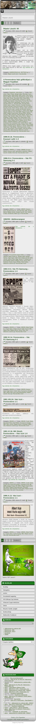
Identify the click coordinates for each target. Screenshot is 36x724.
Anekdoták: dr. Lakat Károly (19, 711)
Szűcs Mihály (16, 262)
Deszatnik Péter (18, 98)
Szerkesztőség (7, 612)
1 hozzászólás (22, 74)
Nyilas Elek (29, 114)
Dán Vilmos (10, 98)
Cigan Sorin (11, 258)
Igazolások (7, 633)
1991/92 (11, 421)
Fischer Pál (25, 101)
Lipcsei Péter (7, 110)
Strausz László (20, 212)
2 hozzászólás (19, 490)
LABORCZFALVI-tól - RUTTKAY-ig (18, 72)
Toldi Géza (6, 127)
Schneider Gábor (26, 424)
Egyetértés (22, 717)
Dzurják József (8, 99)
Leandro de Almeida (20, 109)
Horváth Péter (25, 103)
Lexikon (5, 593)
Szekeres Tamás (8, 262)
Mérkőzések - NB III (10, 631)
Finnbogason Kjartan (9, 101)
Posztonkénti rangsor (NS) (16, 255)
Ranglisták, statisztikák (15, 92)
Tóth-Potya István (21, 127)
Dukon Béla (26, 98)
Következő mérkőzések (17, 693)
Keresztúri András (18, 106)
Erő (17, 717)
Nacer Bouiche (13, 114)
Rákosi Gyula (7, 120)
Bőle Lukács (22, 95)
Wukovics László (23, 129)
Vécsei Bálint (18, 128)
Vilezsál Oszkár (27, 128)
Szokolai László (11, 125)
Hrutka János (7, 105)
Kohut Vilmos (15, 107)
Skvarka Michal (11, 124)
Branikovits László (24, 96)
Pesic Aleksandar (22, 117)
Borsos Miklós (7, 96)
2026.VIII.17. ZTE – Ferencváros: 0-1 (19, 689)
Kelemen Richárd (8, 106)
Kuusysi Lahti (11, 151)
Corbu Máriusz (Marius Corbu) (17, 687)
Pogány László (18, 118)
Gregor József (25, 258)
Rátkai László (15, 120)
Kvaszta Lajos (11, 109)
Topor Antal (7, 490)
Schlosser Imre (8, 123)
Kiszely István (7, 107)
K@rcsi (5, 32)
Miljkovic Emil (11, 112)
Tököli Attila (30, 125)
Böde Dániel (15, 95)
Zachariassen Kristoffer (10, 131)
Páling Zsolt (27, 259)
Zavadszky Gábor (12, 213)
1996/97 (11, 209)
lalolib (5, 437)
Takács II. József (21, 125)
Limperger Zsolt (25, 484)
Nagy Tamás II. (20, 259)
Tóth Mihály (13, 127)
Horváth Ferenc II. (8, 103)
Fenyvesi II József (25, 99)
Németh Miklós (21, 114)
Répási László (11, 74)
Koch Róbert (16, 423)
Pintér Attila (10, 118)
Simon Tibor (27, 260)
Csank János (9, 329)
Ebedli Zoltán (15, 99)
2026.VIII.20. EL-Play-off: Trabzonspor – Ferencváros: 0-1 (18, 680)
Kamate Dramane (26, 105)
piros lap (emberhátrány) (19, 392)
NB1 (26, 210)
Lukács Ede (26, 110)
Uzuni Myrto (11, 128)
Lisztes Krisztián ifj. (16, 110)
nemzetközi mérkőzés (22, 151)
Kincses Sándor (28, 106)
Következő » (17, 23)
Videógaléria (6, 590)
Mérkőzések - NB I (10, 630)
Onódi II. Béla (14, 116)
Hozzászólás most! (24, 131)
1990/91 (11, 483)
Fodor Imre (18, 258)
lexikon (28, 109)
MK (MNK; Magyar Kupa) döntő (18, 112)
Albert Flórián (10, 94)
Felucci (6, 707)
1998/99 (11, 149)
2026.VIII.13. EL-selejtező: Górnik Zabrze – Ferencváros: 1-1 (18, 697)
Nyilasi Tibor (7, 116)
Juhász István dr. (16, 105)
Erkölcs (13, 717)
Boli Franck (29, 95)
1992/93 (6, 256)
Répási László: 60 (11, 29)
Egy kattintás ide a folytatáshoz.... (12, 89)
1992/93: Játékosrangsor (14, 219)
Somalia (18, 124)
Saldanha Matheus (13, 121)
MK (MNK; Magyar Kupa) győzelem (13, 487)
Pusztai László (27, 118)
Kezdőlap (5, 587)
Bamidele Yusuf (27, 94)
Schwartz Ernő (16, 123)
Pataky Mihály (13, 117)
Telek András (24, 262)
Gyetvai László (25, 102)
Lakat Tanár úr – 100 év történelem (19, 707)
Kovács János (24, 107)
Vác (26, 212)
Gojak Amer (11, 102)
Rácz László (10, 424)
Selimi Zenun (24, 123)
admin (6, 684)
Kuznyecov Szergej (26, 391)
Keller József (25, 329)
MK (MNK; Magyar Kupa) (23, 112)
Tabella (6, 634)
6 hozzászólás (24, 213)
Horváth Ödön (17, 103)
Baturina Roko (7, 95)
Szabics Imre (25, 124)
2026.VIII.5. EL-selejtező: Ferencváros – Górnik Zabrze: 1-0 (18, 709)
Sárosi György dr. (23, 121)
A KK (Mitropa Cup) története (10, 599)
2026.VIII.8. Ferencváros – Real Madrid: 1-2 (19, 701)
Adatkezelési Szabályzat (9, 615)
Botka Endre (15, 96)
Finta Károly (18, 101)
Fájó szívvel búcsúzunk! (16, 678)
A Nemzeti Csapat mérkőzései (11, 602)
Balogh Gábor (18, 94)
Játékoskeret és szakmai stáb (13, 628)
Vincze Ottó (7, 129)
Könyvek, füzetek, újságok (10, 608)
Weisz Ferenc (14, 129)
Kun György (17, 699)
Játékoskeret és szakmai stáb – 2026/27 (18, 682)
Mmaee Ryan (22, 113)
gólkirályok (17, 102)
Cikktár (5, 605)
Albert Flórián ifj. (12, 256)
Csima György (17, 533)
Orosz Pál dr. (22, 116)
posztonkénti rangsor (9, 260)
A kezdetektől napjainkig (9, 596)
